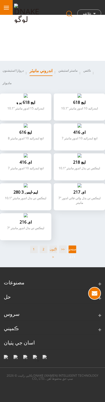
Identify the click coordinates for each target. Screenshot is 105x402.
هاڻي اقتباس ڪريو (94, 293)
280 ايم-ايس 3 (26, 192)
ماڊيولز (7, 83)
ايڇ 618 (79, 102)
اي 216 (26, 222)
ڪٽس (87, 70)
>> (63, 249)
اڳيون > (53, 250)
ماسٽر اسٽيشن (67, 70)
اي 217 (79, 192)
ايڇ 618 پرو (25, 102)
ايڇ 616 (25, 132)
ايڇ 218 (79, 162)
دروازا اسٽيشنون (13, 70)
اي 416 (79, 132)
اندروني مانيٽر (41, 70)
